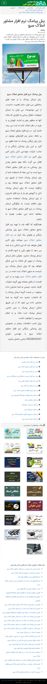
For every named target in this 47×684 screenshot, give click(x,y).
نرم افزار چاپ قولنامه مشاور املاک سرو (26, 390)
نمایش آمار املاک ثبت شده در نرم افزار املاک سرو (24, 608)
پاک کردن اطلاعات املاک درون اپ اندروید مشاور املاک (22, 636)
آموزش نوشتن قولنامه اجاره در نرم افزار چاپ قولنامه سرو (22, 660)
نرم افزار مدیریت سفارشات (30, 405)
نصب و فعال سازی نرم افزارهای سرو (28, 589)
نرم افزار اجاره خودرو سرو (30, 419)
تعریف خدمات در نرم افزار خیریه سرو (28, 632)
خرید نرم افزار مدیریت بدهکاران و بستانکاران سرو (23, 376)
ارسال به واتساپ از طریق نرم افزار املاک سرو (26, 573)
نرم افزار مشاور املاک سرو (34, 10)
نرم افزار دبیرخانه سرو (31, 409)
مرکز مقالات (21, 8)
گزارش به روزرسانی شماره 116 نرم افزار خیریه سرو (24, 644)
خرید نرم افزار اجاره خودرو (30, 362)
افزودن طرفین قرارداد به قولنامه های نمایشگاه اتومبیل (23, 592)
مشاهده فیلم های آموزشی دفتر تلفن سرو (27, 648)
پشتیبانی (30, 8)
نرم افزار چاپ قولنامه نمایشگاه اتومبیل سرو (24, 395)
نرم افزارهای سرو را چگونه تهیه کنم (29, 577)
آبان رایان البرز (40, 8)
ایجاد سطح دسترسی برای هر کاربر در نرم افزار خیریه (23, 640)
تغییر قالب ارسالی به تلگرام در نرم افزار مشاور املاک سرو (22, 628)
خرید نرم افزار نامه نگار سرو (29, 386)
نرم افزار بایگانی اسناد (31, 400)
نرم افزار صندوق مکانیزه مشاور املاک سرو (25, 414)
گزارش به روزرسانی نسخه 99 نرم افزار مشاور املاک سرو (22, 604)
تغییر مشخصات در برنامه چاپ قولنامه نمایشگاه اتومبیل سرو (21, 612)
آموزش (12, 8)
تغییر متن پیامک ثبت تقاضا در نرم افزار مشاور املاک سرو (22, 624)
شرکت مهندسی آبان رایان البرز (16, 681)
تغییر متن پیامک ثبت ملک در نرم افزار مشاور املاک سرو (22, 616)
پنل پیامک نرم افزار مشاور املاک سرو (30, 12)
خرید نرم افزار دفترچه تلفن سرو (28, 381)
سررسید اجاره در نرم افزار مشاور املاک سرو (26, 672)
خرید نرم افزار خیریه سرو (30, 371)
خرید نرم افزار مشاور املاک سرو (28, 366)
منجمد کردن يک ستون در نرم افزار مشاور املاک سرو (23, 569)
